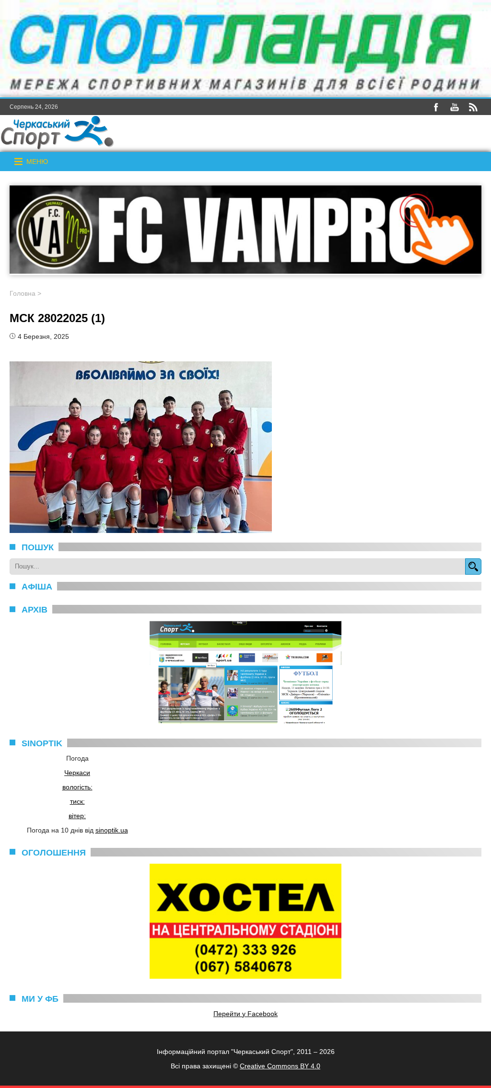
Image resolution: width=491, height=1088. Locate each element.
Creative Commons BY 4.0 (280, 1066)
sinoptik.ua (111, 830)
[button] (37, 161)
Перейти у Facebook (245, 1014)
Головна (22, 293)
